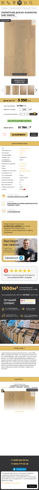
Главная (5, 8)
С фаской (22, 168)
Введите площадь (9, 109)
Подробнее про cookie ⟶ (11, 483)
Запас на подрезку (33, 114)
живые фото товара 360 (19, 81)
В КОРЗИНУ (18, 134)
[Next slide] (36, 90)
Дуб (21, 155)
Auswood (27, 8)
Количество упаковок (11, 114)
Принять (31, 486)
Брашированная (25, 170)
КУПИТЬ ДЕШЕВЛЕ (34, 134)
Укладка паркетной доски (16, 197)
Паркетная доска (16, 8)
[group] (19, 47)
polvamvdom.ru (19, 2)
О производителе (13, 212)
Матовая (22, 166)
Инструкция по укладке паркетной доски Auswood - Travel (22, 204)
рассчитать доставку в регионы (19, 121)
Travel (34, 8)
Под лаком (23, 164)
